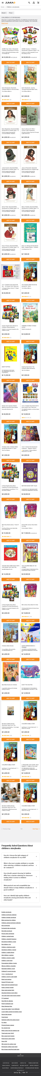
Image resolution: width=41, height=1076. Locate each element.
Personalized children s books (9, 963)
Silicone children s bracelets (9, 966)
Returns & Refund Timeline (32, 1067)
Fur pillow (4, 1022)
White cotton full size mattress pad (10, 1030)
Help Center (15, 1062)
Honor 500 (4, 1041)
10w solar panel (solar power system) (11, 995)
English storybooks (6, 912)
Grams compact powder (8, 987)
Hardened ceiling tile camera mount (10, 1020)
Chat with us (6, 1062)
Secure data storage (7, 1014)
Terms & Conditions (33, 1062)
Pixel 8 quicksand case (7, 1003)
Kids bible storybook (7, 931)
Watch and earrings (6, 979)
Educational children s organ (9, 941)
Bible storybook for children (9, 920)
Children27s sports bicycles (9, 971)
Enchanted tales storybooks (9, 928)
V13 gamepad (5, 998)
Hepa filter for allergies (7, 1001)
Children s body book (7, 960)
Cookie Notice (14, 1065)
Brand (3, 13)
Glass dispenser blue (7, 1006)
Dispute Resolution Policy (17, 1067)
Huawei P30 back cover (7, 982)
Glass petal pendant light (8, 990)
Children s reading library (8, 952)
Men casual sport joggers (8, 1036)
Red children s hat (6, 944)
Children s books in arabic (8, 958)
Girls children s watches (8, 955)
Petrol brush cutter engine (8, 1038)
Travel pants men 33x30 (8, 1033)
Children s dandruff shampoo (9, 939)
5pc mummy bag (6, 1028)
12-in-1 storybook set (7, 974)
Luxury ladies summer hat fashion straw (12, 1011)
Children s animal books (8, 936)
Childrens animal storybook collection (11, 923)
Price (10, 13)
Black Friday (5, 1067)
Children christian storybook (9, 917)
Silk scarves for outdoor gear (9, 1044)
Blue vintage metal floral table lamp (10, 1049)
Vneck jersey (5, 1017)
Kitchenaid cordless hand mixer (9, 1046)
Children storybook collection (9, 914)
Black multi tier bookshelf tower (10, 985)
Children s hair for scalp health (9, 976)
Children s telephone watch (8, 947)
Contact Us (23, 1062)
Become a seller (24, 1065)
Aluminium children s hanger (9, 950)
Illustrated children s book (8, 968)
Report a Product (34, 1065)
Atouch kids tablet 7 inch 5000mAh (11, 1009)
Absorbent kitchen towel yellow (9, 993)
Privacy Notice (6, 1065)
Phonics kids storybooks (8, 933)
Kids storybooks (6, 925)
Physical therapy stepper (8, 1025)
